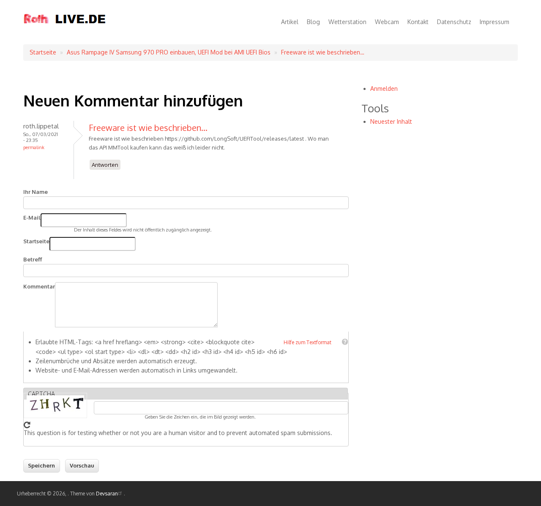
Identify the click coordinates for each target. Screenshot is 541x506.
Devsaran (107, 493)
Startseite (43, 52)
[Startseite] (65, 31)
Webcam (387, 21)
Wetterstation (347, 21)
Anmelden (384, 88)
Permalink (33, 147)
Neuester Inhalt (391, 121)
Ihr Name (35, 191)
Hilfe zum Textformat (307, 342)
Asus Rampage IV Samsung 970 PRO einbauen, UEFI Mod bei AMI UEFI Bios (168, 52)
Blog (313, 21)
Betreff (32, 259)
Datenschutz (454, 21)
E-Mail (32, 217)
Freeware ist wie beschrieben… (322, 52)
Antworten (105, 164)
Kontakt (418, 21)
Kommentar (39, 286)
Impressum (494, 21)
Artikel (289, 21)
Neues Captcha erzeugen (27, 425)
